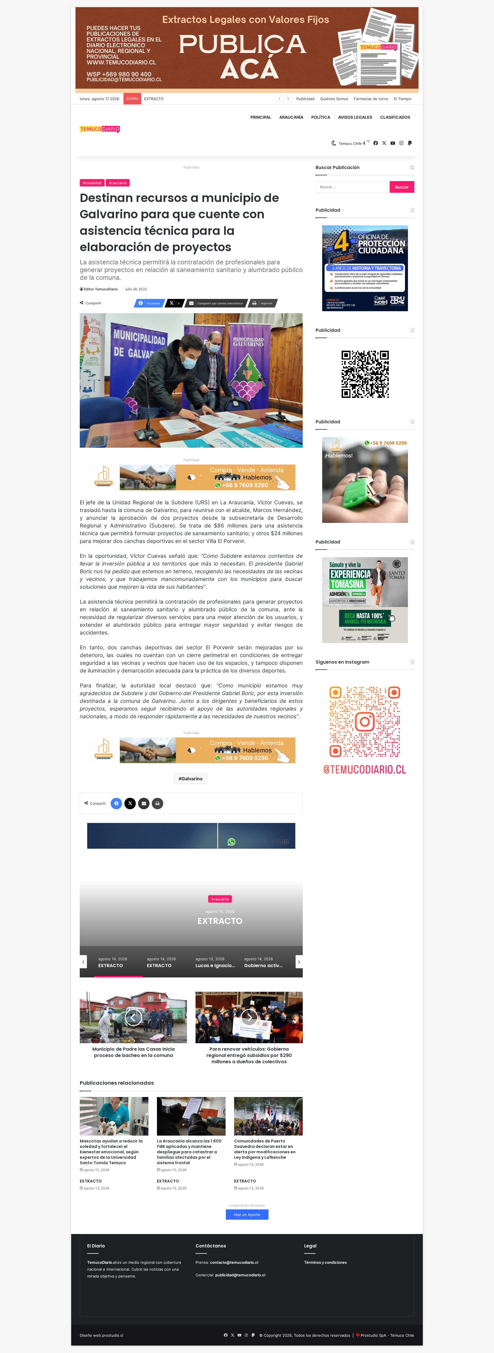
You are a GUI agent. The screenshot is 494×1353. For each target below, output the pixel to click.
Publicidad (305, 98)
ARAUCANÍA (291, 117)
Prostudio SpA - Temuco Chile (387, 1335)
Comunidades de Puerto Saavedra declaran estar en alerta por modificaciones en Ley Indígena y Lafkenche (265, 1149)
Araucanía (117, 182)
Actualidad (92, 182)
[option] (219, 920)
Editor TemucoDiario (101, 289)
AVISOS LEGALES (355, 117)
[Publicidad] (247, 49)
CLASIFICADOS (395, 117)
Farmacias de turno (371, 98)
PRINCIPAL (260, 117)
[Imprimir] (157, 803)
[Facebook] (116, 803)
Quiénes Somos (334, 98)
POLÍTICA (320, 117)
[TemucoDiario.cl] (100, 130)
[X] (130, 803)
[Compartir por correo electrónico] (144, 803)
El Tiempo (402, 98)
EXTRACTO (154, 98)
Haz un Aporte (247, 1214)
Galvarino (192, 778)
